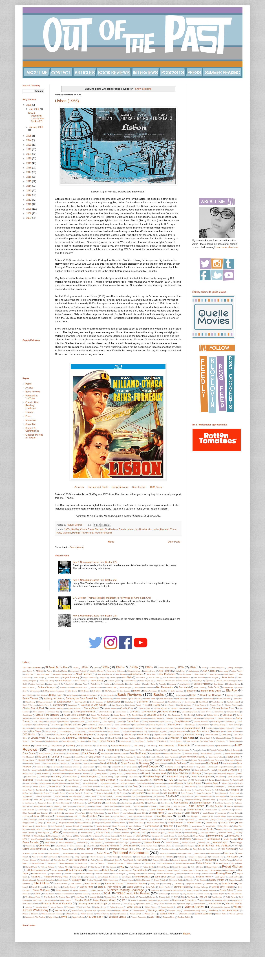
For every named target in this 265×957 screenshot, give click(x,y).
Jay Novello (141, 529)
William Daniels (102, 914)
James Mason (55, 786)
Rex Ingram (82, 863)
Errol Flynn (139, 741)
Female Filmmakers (120, 745)
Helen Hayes (74, 773)
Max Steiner (160, 829)
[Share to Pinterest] (109, 525)
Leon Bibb (141, 813)
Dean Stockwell (105, 725)
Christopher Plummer (84, 711)
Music (48, 839)
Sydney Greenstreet (65, 894)
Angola (103, 678)
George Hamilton (45, 760)
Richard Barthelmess (184, 863)
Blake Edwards (177, 691)
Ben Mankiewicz (164, 687)
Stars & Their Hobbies (109, 886)
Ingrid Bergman (107, 780)
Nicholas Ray (82, 843)
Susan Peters (226, 890)
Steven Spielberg (79, 890)
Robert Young (201, 870)
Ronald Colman (102, 874)
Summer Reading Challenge (125, 890)
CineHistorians (149, 711)
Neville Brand (229, 839)
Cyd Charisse (209, 718)
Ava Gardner (185, 684)
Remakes (52, 863)
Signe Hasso (234, 880)
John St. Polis (64, 800)
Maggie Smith (28, 823)
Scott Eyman (220, 877)
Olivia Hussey (130, 845)
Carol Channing (174, 702)
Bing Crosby (125, 691)
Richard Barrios (165, 863)
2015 (29, 181)
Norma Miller (136, 843)
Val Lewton (115, 904)
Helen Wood (88, 773)
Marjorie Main (211, 823)
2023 (29, 144)
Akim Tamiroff (165, 671)
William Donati (135, 914)
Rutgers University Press (56, 876)
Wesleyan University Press (195, 911)
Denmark (26, 728)
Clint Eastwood (174, 715)
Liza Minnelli (192, 816)
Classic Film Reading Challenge (31, 405)
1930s (105, 667)
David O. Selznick (72, 724)
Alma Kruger (39, 678)
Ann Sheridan (185, 678)
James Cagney (175, 783)
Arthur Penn (82, 684)
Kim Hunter (125, 806)
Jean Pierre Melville (121, 790)
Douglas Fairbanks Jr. (198, 731)
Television (175, 894)
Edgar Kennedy (160, 735)
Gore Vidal (55, 767)
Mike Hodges (39, 836)
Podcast (170, 856)
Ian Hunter (220, 777)
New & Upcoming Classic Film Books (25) (94, 615)
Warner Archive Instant (220, 907)
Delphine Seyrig (218, 725)
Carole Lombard (233, 702)
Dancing (120, 722)
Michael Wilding (190, 833)
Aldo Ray (29, 674)
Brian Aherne (121, 699)
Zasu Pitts (154, 917)
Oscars (178, 846)
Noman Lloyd (122, 843)
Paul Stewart (38, 853)
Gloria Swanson (196, 763)
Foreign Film (113, 750)
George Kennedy (81, 760)
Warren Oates (105, 911)
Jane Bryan (106, 786)
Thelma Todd (78, 897)
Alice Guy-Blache (105, 674)
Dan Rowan (64, 722)
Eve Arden (221, 741)
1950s (67, 529)
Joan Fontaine (187, 793)
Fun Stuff (55, 757)
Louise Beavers (107, 819)
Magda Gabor (217, 819)
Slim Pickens (76, 884)
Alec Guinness (43, 674)
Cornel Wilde (130, 718)
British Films (150, 699)
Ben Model (184, 687)
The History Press (32, 897)
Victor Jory (171, 904)
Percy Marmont (63, 533)
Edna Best (226, 735)
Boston (192, 695)
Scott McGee (234, 877)
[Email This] (95, 525)
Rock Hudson (216, 870)
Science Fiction (203, 876)
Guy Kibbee (188, 767)
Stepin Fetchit (164, 887)
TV (123, 900)
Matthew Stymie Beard (85, 829)
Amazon (79, 487)
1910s (75, 668)
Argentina (209, 681)
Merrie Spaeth (43, 833)
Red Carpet (210, 860)
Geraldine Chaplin (32, 763)
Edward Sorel (113, 738)
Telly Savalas (187, 894)
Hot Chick (44, 777)
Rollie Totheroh (86, 874)
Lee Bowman (42, 813)
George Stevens (198, 760)
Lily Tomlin (105, 816)
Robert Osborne (74, 870)
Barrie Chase (65, 687)
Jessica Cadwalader (105, 793)
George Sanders (163, 760)
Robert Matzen (212, 867)
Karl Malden (152, 803)
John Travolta (97, 800)
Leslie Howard (192, 813)
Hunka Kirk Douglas (177, 776)
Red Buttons (196, 860)
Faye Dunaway (85, 746)
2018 (29, 167)
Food (100, 750)
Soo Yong (167, 884)
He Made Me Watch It (228, 770)
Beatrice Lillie (110, 687)
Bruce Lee (238, 699)
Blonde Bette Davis (210, 690)
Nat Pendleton (113, 839)
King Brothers (179, 806)
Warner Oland (77, 911)
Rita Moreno (111, 867)
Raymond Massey (179, 860)
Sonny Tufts (154, 884)
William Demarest (119, 914)
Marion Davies (194, 822)
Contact (29, 412)
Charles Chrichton (232, 705)
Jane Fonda (119, 786)
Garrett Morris (79, 757)
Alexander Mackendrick (62, 674)
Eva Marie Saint (206, 741)
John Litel (38, 800)
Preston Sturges (29, 860)
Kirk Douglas (216, 806)
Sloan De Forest (93, 883)
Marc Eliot (51, 823)
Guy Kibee (200, 767)
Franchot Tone (161, 750)
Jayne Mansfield (56, 790)
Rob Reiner (134, 867)
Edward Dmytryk (55, 738)
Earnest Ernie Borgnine (81, 734)
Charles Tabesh (92, 708)
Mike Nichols (67, 836)
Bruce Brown (194, 699)
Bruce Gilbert (208, 699)
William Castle (71, 914)
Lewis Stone (234, 813)
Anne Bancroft (64, 680)
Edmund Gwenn (211, 735)
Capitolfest (129, 702)
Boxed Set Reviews (210, 695)
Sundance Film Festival (173, 890)
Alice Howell (121, 674)
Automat (172, 684)
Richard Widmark (80, 867)
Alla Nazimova (185, 674)
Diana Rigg (83, 728)
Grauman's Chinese (71, 767)
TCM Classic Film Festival (133, 893)
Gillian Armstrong (90, 763)
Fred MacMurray (138, 753)
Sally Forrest (89, 877)
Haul (213, 770)
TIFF (176, 897)
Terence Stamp (202, 894)
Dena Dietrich (234, 725)
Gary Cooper (95, 757)
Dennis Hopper (39, 728)
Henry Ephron (102, 773)
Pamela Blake (68, 849)
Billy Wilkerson (110, 691)
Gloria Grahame (178, 763)
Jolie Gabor (163, 800)
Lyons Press (203, 819)
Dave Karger (216, 722)
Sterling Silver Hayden (222, 887)
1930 (96, 668)
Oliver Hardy (61, 846)
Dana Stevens (94, 722)
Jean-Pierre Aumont (203, 790)
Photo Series (112, 857)
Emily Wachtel (68, 741)
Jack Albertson (223, 780)
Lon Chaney (234, 816)
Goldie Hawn (228, 763)
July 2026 (34, 109)
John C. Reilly (90, 796)
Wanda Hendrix (167, 907)
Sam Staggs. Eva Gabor (108, 877)
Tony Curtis (36, 900)
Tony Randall (50, 900)
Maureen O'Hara (168, 529)
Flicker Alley (89, 750)
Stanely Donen (37, 887)
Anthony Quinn (113, 681)
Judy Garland (94, 803)
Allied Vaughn (229, 674)
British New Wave (165, 699)
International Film (142, 780)
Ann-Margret (213, 678)
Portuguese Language (197, 857)
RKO (121, 866)
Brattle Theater (30, 698)
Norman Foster (172, 843)
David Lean (230, 722)
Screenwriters (28, 880)
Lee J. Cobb (56, 813)
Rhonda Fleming (97, 863)
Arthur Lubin (69, 684)
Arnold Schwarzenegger (227, 681)
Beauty (138, 687)
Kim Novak (151, 806)
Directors (177, 728)
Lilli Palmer (60, 816)
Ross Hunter (148, 874)
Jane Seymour (175, 786)
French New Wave (232, 753)
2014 (29, 186)
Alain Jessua (194, 671)
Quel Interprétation (78, 860)
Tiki (182, 897)
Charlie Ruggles (160, 708)
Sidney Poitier (216, 880)
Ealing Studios (60, 735)
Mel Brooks (207, 829)
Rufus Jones (193, 874)
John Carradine (106, 796)
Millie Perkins (80, 836)
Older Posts (174, 541)
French (218, 753)
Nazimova (199, 839)
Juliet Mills (139, 803)
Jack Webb (75, 783)
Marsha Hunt (88, 826)
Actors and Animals (78, 671)
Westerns (213, 910)
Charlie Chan (127, 708)
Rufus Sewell (207, 874)
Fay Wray (70, 745)
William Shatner (185, 914)
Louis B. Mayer (44, 819)
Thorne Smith (164, 897)
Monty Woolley (184, 836)
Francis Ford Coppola (180, 750)
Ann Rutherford (169, 678)
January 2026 (36, 127)
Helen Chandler (59, 773)
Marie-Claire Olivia (136, 823)
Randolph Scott (112, 860)
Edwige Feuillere (129, 738)
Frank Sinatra (89, 753)
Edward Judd (98, 738)
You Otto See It (95, 917)
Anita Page (114, 678)
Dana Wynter (108, 722)
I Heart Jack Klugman (201, 776)
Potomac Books (216, 857)
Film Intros (151, 746)
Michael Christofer (121, 833)
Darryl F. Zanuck (164, 722)
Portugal (76, 533)
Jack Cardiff (237, 780)
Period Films (103, 853)
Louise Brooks (124, 819)
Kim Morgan (139, 806)
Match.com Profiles (52, 829)
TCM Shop (156, 487)
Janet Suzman (234, 786)
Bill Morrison (35, 691)
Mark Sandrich (56, 826)
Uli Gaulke (149, 900)
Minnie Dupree (111, 836)
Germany (63, 763)
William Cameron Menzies (52, 914)
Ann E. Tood (154, 678)
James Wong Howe (89, 786)
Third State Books (127, 897)
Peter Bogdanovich (183, 853)
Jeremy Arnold (74, 793)
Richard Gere (236, 863)
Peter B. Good (166, 853)
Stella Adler (150, 887)
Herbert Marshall (132, 773)
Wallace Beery (100, 907)
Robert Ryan (108, 870)
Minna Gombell (95, 836)
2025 (29, 135)
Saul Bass (188, 877)
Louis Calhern (60, 819)
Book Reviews (32, 391)
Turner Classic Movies (104, 900)
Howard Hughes (89, 776)
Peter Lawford (214, 853)
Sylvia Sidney (82, 894)
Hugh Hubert (134, 777)
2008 (29, 213)
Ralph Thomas (97, 860)
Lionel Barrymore (164, 816)
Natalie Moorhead (130, 839)
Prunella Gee (59, 860)
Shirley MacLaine (143, 880)
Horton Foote (30, 777)
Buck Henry (30, 702)
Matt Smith (68, 829)
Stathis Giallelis (134, 887)
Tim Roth (191, 897)
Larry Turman (128, 810)
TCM (106, 893)
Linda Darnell (133, 816)
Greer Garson (88, 767)
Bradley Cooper (233, 695)
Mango (40, 823)
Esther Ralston (176, 741)
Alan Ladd (223, 671)
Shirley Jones (127, 880)
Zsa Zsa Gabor (184, 917)
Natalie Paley (146, 839)
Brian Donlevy (136, 699)
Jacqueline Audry (90, 783)
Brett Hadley (108, 699)
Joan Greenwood (204, 793)
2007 (29, 218)
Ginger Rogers (128, 763)
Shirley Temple (160, 880)
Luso (180, 819)
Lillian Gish (72, 816)
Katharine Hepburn (201, 803)
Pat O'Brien (137, 849)
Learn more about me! (226, 247)
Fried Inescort (28, 757)
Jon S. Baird (176, 800)
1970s (181, 667)
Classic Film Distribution (100, 715)
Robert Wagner (157, 870)
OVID (237, 846)
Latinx (181, 810)
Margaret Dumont (66, 823)
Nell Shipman (213, 839)
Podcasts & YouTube (31, 397)
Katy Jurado (54, 806)
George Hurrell (64, 760)
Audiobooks (119, 684)
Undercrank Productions (184, 900)
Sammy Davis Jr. (142, 876)
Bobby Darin (55, 695)
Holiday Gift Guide (179, 773)
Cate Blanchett (117, 705)
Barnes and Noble (98, 487)
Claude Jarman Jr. (121, 715)
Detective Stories (68, 728)
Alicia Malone (136, 674)
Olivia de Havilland (109, 845)
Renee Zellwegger (66, 863)
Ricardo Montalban (115, 863)
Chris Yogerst (38, 712)
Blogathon (192, 691)
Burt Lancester (64, 702)
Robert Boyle (148, 867)
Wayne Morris (138, 911)
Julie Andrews (126, 803)
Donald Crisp (80, 731)
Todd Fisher (231, 897)
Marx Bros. (168, 826)
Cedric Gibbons (184, 705)
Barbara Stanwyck (47, 687)
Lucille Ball (155, 819)
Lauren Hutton (211, 810)
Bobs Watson (72, 695)
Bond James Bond (89, 695)
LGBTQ (26, 816)
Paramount (99, 849)
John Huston (234, 796)
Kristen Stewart (233, 806)
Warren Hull (91, 911)
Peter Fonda (200, 853)
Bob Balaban (28, 695)
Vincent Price (215, 903)
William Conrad (87, 914)
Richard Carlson (204, 863)
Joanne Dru (27, 796)
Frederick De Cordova (172, 753)
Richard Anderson (134, 863)
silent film (26, 884)
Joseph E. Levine (225, 800)
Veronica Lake (144, 904)
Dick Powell (137, 728)
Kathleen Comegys (223, 803)
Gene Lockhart (155, 757)
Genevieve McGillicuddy (193, 757)
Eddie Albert (128, 735)
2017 (29, 172)
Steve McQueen (41, 890)
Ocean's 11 (30, 846)
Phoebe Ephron (96, 857)
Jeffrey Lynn (28, 793)
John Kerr (27, 800)
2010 (29, 204)
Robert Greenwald (180, 867)
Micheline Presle (225, 833)
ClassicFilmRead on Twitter (34, 436)
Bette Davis (213, 687)
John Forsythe (185, 796)
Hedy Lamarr (28, 773)
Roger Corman (55, 874)
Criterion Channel (173, 718)
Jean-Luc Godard (183, 790)
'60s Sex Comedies (32, 667)
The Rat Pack (49, 897)
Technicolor (163, 894)
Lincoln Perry (118, 816)
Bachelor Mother (202, 684)
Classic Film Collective (75, 715)
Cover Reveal (157, 718)
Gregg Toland (103, 767)
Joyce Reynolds (62, 803)
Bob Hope (41, 695)
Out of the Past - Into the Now (213, 845)
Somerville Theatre (136, 883)
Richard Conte (222, 863)
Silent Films (41, 883)
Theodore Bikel (94, 897)
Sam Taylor (126, 877)
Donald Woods (113, 731)
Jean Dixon (71, 790)
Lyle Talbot (189, 819)
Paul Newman (228, 849)
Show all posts (143, 88)
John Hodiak (220, 796)
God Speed (212, 763)
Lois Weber (221, 816)
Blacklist (164, 691)
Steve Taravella (62, 890)
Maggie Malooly (233, 819)
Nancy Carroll (98, 839)
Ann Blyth (127, 677)
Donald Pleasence (96, 731)
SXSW (37, 893)
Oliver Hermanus (76, 846)
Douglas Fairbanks (177, 731)
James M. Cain (39, 786)
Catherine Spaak (134, 705)
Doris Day (143, 731)
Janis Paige (27, 790)
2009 (29, 208)
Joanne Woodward (43, 796)
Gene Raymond (171, 757)
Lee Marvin (69, 813)
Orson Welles (165, 846)
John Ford (171, 796)
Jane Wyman (204, 786)
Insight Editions (125, 780)
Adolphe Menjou (96, 671)
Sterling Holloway (201, 887)
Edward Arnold (38, 738)
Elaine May (144, 738)
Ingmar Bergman (89, 780)
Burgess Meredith (45, 702)
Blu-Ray (75, 529)
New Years (50, 842)
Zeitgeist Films (168, 917)
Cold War (200, 715)
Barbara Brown (233, 684)
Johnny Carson (128, 800)
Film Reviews (111, 529)
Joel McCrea (60, 796)
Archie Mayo (197, 681)
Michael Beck (86, 833)
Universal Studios (222, 900)
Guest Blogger (149, 766)
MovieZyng (233, 836)
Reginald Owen (38, 863)
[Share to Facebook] (105, 525)
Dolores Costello (226, 728)
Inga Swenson (58, 780)
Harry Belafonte (83, 770)
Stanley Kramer (69, 887)
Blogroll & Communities (32, 429)
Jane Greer (132, 786)
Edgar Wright (175, 735)
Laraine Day (73, 810)
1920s (85, 667)
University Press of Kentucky (56, 903)
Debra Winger (189, 725)
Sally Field (76, 877)
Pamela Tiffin (83, 849)
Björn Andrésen (150, 691)
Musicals (58, 839)
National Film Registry (180, 839)
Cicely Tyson (121, 712)
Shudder (189, 880)
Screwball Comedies (45, 880)
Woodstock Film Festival (35, 917)
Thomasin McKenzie (147, 897)
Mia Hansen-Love (70, 833)
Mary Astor (183, 826)
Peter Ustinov (66, 857)
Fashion (26, 745)
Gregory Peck (117, 767)
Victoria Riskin (199, 904)
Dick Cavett (111, 728)
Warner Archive (194, 906)
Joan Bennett (136, 793)
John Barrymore (74, 796)
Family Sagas (234, 741)
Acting (49, 671)
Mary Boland (197, 826)
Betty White (228, 687)
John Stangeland (81, 800)
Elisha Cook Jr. (206, 738)
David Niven (56, 725)
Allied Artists (215, 674)
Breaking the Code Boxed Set (81, 698)
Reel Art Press (226, 860)
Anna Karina (228, 677)
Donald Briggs (65, 731)
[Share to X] (102, 525)
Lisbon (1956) (67, 101)
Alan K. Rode (208, 671)
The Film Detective (234, 894)
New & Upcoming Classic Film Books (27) (94, 562)
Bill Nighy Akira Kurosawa (53, 691)
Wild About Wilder (230, 910)
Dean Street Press (122, 725)
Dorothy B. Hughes (158, 731)
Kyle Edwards (28, 810)
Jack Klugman (45, 783)
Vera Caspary (129, 904)
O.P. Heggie (237, 843)
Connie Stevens (40, 718)
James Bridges (144, 783)
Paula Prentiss (53, 853)
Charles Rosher (73, 708)
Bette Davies (199, 687)
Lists (179, 816)
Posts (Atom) (76, 547)
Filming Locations (57, 750)
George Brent (232, 757)
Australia (162, 684)
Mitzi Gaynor (142, 836)
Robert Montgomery (38, 870)
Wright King (53, 917)
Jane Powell (147, 786)
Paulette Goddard (70, 853)
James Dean (211, 783)
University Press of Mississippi (92, 903)
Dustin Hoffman (233, 731)
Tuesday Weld (82, 900)
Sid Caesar (201, 880)
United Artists (205, 900)
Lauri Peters (226, 810)
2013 (29, 190)
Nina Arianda (96, 843)
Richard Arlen (150, 863)
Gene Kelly (141, 757)
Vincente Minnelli (234, 903)
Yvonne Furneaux (103, 533)
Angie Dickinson (89, 678)
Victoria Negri (184, 904)
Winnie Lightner (235, 914)
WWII (64, 917)
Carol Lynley (190, 702)
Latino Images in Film (161, 809)
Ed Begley (101, 735)
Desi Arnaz (53, 728)
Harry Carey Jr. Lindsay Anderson (122, 770)
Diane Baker (97, 728)
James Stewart (72, 786)
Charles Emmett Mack (33, 708)
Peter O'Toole (37, 857)
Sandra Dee (160, 876)
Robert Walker (173, 870)
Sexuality (76, 880)
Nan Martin (85, 839)
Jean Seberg (137, 790)
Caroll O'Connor (29, 705)
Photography (126, 857)
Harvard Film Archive (179, 770)
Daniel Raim (133, 721)
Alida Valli (151, 674)
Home (111, 541)
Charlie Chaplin (144, 708)
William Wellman (203, 913)
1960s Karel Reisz (167, 668)
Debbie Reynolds (156, 725)
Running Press (223, 873)
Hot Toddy (56, 776)
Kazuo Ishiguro (82, 806)
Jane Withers (190, 786)
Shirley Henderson (110, 880)
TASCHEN (96, 894)
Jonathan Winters (192, 800)
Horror (239, 773)
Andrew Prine (53, 678)
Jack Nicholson (60, 783)
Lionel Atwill (147, 816)
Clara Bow (219, 712)
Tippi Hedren (216, 897)
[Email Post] (89, 525)
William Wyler (220, 914)
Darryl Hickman (182, 721)
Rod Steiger (230, 870)
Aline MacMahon (166, 674)
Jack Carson (30, 783)
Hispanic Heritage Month (154, 773)
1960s (149, 667)
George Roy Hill (144, 760)
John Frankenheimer (203, 796)
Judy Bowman (79, 803)
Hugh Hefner (120, 777)
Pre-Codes (232, 856)
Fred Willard (155, 753)
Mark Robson (41, 826)
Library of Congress (42, 816)
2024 (29, 140)
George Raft (114, 760)
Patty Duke (197, 849)
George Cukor (28, 760)
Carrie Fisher (44, 705)
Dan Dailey (38, 722)
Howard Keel (106, 777)
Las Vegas (141, 810)
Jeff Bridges (220, 790)
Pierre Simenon (155, 857)
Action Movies (61, 671)
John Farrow (157, 796)
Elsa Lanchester (52, 741)
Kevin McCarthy (111, 806)
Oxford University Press (34, 849)
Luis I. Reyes (168, 819)
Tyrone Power (136, 900)
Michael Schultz (174, 833)
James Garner (228, 783)
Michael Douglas (157, 833)
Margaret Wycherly (103, 823)
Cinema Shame (168, 711)
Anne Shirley (97, 680)
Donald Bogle (50, 731)
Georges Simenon (234, 760)
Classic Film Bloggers (47, 715)
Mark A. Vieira (227, 822)
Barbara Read (28, 687)
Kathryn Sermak (39, 806)
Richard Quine (31, 867)
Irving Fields (182, 780)
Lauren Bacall (194, 809)
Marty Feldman (135, 826)
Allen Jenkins (200, 674)
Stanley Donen (53, 887)
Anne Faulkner (81, 681)
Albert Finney (236, 671)
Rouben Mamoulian (165, 874)
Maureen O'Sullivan (128, 829)
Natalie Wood (160, 839)
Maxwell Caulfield (192, 829)
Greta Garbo (132, 767)
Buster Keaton (114, 702)
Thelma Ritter (64, 897)
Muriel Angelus (37, 839)
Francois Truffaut (216, 750)
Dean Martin (90, 725)
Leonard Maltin (156, 813)
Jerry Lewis (88, 793)
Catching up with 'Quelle (93, 705)
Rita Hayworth (96, 867)
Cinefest (134, 711)
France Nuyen (129, 750)
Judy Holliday (111, 803)
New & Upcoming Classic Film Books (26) (94, 580)
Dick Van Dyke (151, 728)
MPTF (25, 839)
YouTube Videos (117, 917)
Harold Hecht (36, 770)
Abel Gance (27, 671)
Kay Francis (68, 806)
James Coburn (194, 783)
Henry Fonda (116, 773)
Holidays (196, 773)
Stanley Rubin (87, 887)
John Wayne (112, 799)
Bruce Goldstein (224, 699)
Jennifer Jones (59, 793)
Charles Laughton (56, 708)
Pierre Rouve (140, 857)
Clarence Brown (233, 712)
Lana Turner (58, 809)
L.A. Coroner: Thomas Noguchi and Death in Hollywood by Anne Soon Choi (112, 597)
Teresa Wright (218, 894)
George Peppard (98, 760)
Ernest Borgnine (108, 741)
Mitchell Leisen (126, 836)
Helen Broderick (43, 773)
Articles (29, 387)
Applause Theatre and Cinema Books (172, 681)
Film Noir (99, 529)
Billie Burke (72, 691)
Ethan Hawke (190, 741)
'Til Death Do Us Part (56, 667)
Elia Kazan (189, 737)
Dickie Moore (165, 728)
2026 (29, 105)
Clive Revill (188, 715)
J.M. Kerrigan (196, 780)
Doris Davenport (129, 731)
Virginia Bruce (41, 907)
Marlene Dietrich (72, 826)
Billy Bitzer (84, 691)
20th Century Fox (217, 668)
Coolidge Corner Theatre (94, 718)
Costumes (143, 718)
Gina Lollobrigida (108, 763)
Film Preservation (224, 746)
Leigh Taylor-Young (96, 813)
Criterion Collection (192, 718)
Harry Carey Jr (99, 770)
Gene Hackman (126, 757)
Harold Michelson (66, 770)
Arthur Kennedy (54, 684)
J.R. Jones (209, 780)
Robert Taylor (124, 870)
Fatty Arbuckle (57, 746)
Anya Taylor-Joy (146, 681)
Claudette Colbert (155, 715)
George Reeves (128, 760)
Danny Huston (149, 722)
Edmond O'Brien (193, 734)
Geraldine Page (50, 763)
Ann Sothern (199, 678)
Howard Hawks (71, 777)
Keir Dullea (96, 806)
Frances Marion (145, 750)
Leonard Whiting (174, 813)
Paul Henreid (211, 849)
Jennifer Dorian (42, 793)
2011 (29, 199)
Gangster (67, 757)
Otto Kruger (189, 846)
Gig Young (75, 763)
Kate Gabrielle (181, 803)
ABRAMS (40, 671)
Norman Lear (203, 843)
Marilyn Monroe (175, 822)
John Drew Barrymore (140, 796)
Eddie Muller (143, 734)
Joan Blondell (153, 793)
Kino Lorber (139, 487)
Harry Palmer (159, 770)
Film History (138, 746)
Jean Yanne (168, 790)
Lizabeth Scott (207, 816)
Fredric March (206, 753)
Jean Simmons (153, 790)
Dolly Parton (211, 728)
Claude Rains (87, 529)
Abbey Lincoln (234, 668)
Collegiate (227, 715)
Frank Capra (29, 753)
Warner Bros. (61, 910)
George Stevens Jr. (216, 760)
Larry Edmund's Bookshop (92, 810)
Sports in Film (228, 883)
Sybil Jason (49, 894)
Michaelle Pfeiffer (208, 833)
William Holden (167, 913)
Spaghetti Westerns (194, 884)
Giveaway (144, 763)
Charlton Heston (178, 708)
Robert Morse (57, 870)
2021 (29, 154)
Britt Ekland (181, 699)
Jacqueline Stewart (108, 783)
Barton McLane (80, 687)
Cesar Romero (200, 705)
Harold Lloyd (50, 770)
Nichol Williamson (66, 843)
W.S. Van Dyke (84, 907)
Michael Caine (103, 832)
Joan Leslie (235, 793)
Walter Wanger (151, 907)
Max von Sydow (175, 829)
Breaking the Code (53, 698)
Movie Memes (215, 835)
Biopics (136, 691)
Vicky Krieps (159, 904)
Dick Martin (124, 728)
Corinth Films (116, 718)
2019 (29, 163)
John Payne (50, 800)
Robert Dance (163, 867)
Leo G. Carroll (113, 813)
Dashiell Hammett (201, 722)
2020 (29, 158)
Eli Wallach (173, 738)
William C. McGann (30, 914)
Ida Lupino (28, 780)
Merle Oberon (28, 833)
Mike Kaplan (53, 836)
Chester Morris (202, 708)
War (179, 907)
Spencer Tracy (212, 884)
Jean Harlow (85, 790)
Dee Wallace (203, 725)
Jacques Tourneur (127, 783)
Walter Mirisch (134, 907)
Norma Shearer (152, 842)
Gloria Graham (161, 763)
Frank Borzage (233, 750)
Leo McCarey (128, 813)
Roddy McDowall (39, 874)
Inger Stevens (73, 780)
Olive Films (44, 845)
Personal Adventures (131, 853)
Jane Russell (160, 786)
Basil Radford (96, 687)
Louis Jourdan (75, 819)
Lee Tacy (81, 813)
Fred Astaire (106, 753)
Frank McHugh (73, 753)
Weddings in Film (155, 910)
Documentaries (192, 728)
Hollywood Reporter (226, 773)
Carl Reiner (142, 702)
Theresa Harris (110, 897)
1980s (193, 667)
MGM (56, 832)
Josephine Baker (45, 803)
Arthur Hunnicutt (37, 684)
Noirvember (109, 843)
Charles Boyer (216, 705)
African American (134, 671)
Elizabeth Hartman (223, 738)
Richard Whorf (64, 867)
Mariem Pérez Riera (155, 823)
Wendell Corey (174, 911)
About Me (30, 424)
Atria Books (95, 684)
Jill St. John (122, 793)
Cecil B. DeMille (153, 705)
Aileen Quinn (149, 671)
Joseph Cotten (209, 800)
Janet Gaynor (218, 786)
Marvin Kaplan (152, 826)
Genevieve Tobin (216, 757)
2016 (29, 176)
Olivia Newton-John (149, 846)
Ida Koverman (234, 777)
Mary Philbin (211, 826)
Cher (190, 708)
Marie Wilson (119, 823)
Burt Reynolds (81, 702)
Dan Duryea (51, 722)
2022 (29, 149)
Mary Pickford (225, 826)
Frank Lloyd (59, 753)
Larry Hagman (113, 810)
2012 (29, 195)
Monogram (156, 836)
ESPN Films (161, 741)
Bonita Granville (107, 695)
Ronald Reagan (118, 874)
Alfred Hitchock (84, 674)
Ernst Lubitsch (125, 741)
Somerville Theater (114, 883)
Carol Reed (203, 702)
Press (28, 416)
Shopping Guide (176, 880)
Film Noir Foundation (205, 746)
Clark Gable (27, 715)
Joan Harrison (221, 793)
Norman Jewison (188, 843)
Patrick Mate (184, 849)
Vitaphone (70, 907)
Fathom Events (40, 746)
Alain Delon (180, 671)
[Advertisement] (33, 279)
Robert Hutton (197, 867)
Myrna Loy (73, 839)
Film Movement (166, 745)
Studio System (97, 890)
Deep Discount (120, 487)
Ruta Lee (35, 876)
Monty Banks (169, 836)
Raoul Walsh (128, 860)
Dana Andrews (78, 722)
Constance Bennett (58, 718)
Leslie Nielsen (208, 813)
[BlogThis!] (99, 525)
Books (158, 694)
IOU (171, 779)
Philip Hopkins (81, 857)
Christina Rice (53, 712)
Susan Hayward (209, 890)
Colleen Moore (213, 715)
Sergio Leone (63, 880)
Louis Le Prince (91, 819)
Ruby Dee (180, 874)
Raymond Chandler (161, 860)
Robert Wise (187, 870)
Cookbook (74, 718)
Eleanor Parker (158, 738)
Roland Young (71, 874)
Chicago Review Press (222, 708)
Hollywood (210, 773)
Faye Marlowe (101, 746)
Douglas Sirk (218, 731)
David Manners (41, 725)
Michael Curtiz (139, 832)
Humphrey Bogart (152, 776)
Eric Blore (81, 741)
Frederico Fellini (191, 753)
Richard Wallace (47, 867)
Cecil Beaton (169, 705)
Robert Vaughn (140, 870)
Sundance (155, 890)
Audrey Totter (150, 684)
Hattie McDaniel (201, 770)
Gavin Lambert (111, 757)
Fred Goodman (120, 753)
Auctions (107, 684)
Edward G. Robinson (77, 737)
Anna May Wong (47, 681)
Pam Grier (54, 849)
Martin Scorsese (119, 826)
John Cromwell (122, 796)
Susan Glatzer (193, 890)
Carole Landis (217, 702)
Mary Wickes (36, 829)
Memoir (237, 829)
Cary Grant (58, 705)
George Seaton (181, 760)
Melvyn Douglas (223, 829)
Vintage (29, 907)
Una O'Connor (163, 900)
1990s (204, 668)
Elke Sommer (36, 741)
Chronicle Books (105, 712)
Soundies (179, 884)
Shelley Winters (93, 880)
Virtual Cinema (57, 907)
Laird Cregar (42, 810)
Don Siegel (35, 731)
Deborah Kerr (173, 724)
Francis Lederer (126, 529)
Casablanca (72, 705)
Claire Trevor (206, 712)
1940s (120, 667)
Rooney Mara (134, 874)
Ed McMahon (114, 735)
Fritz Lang (42, 757)
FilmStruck (75, 750)
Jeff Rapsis (233, 790)
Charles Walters (110, 708)
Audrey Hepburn (134, 684)
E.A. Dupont (45, 735)
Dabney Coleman (225, 718)
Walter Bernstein (116, 907)
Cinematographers (189, 712)
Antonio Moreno (130, 681)
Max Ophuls (146, 829)
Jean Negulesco (102, 790)
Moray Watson (199, 836)
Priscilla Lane (44, 860)
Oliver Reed (92, 846)
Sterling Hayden (182, 887)
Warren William (121, 910)
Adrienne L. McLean (115, 671)
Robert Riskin (93, 870)
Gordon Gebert (41, 767)
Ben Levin (148, 687)
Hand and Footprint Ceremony (221, 767)
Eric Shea (92, 741)
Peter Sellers (51, 857)
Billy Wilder (96, 691)
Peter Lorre (228, 853)
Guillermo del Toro (172, 767)
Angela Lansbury (70, 677)
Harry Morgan (145, 770)
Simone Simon (61, 884)
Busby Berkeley (96, 702)
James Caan (159, 783)
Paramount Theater (118, 849)
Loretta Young (29, 819)
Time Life (202, 897)
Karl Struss (165, 803)
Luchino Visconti (140, 819)
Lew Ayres (222, 813)
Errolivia (150, 741)
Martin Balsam (103, 826)
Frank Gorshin (44, 753)
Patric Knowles (152, 849)
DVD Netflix (29, 734)
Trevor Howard (65, 900)
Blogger (186, 933)
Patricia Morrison (169, 849)
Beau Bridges (125, 687)
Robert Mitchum (232, 866)
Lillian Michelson (89, 816)
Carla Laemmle (158, 702)
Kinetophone (165, 806)
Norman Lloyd (220, 842)
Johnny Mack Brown (146, 800)
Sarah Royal (175, 877)
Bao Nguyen (219, 684)
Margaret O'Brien (84, 823)
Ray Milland (87, 533)
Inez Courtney (43, 780)
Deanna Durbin (139, 725)
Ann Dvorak (140, 678)
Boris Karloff (181, 695)
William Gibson (151, 914)
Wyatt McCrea (78, 917)
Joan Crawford (169, 793)
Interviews (30, 420)
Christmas (67, 712)
